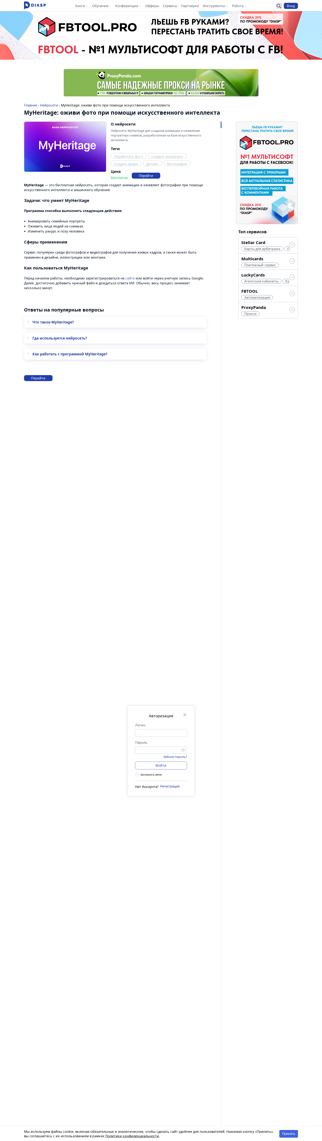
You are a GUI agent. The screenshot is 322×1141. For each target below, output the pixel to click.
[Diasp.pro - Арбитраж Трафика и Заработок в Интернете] (35, 6)
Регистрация (170, 786)
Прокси (250, 313)
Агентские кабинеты (261, 281)
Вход (291, 6)
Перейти (146, 175)
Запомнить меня (151, 775)
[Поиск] (279, 5)
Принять (288, 1134)
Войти (161, 765)
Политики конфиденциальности (132, 1136)
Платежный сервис (260, 265)
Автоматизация (257, 297)
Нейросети (49, 105)
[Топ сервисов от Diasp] (292, 245)
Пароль (141, 742)
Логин (140, 725)
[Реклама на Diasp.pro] (161, 35)
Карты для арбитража (262, 248)
